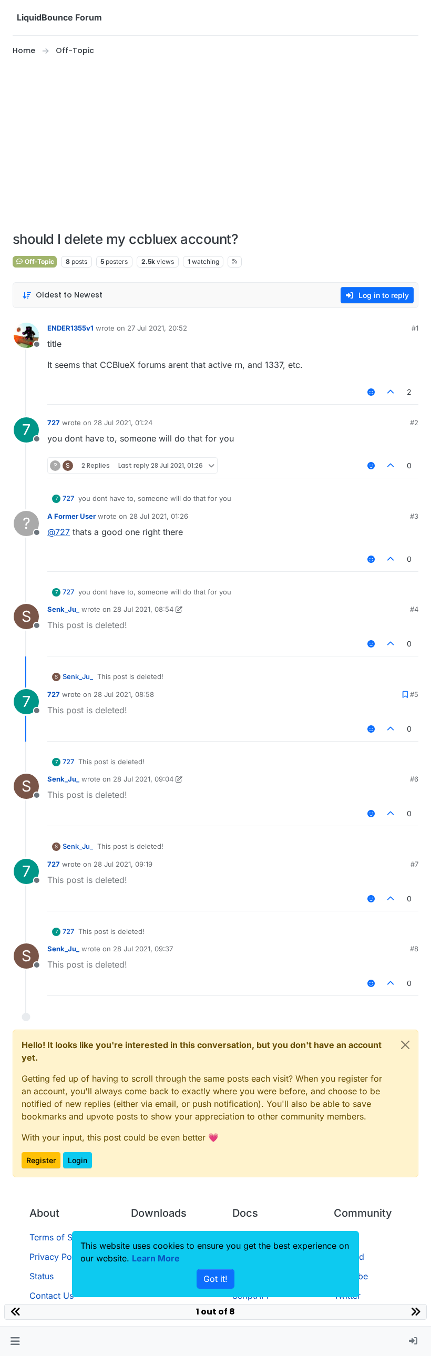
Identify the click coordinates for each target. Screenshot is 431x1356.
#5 (414, 694)
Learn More (156, 1258)
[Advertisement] (215, 144)
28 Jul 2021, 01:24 (123, 422)
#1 (415, 328)
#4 (414, 609)
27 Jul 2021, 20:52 (157, 328)
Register (41, 1160)
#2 (414, 422)
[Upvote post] (391, 392)
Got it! (215, 1278)
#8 (414, 948)
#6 (414, 779)
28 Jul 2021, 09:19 (123, 864)
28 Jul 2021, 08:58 (124, 694)
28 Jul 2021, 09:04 (143, 779)
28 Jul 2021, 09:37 (143, 948)
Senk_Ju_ (63, 609)
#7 (414, 864)
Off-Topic (38, 261)
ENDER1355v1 (70, 328)
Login (77, 1160)
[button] (15, 1341)
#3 (414, 516)
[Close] (405, 1045)
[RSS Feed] (235, 262)
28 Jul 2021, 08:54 (143, 609)
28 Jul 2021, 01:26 (158, 516)
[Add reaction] (371, 392)
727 (53, 422)
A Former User (71, 516)
